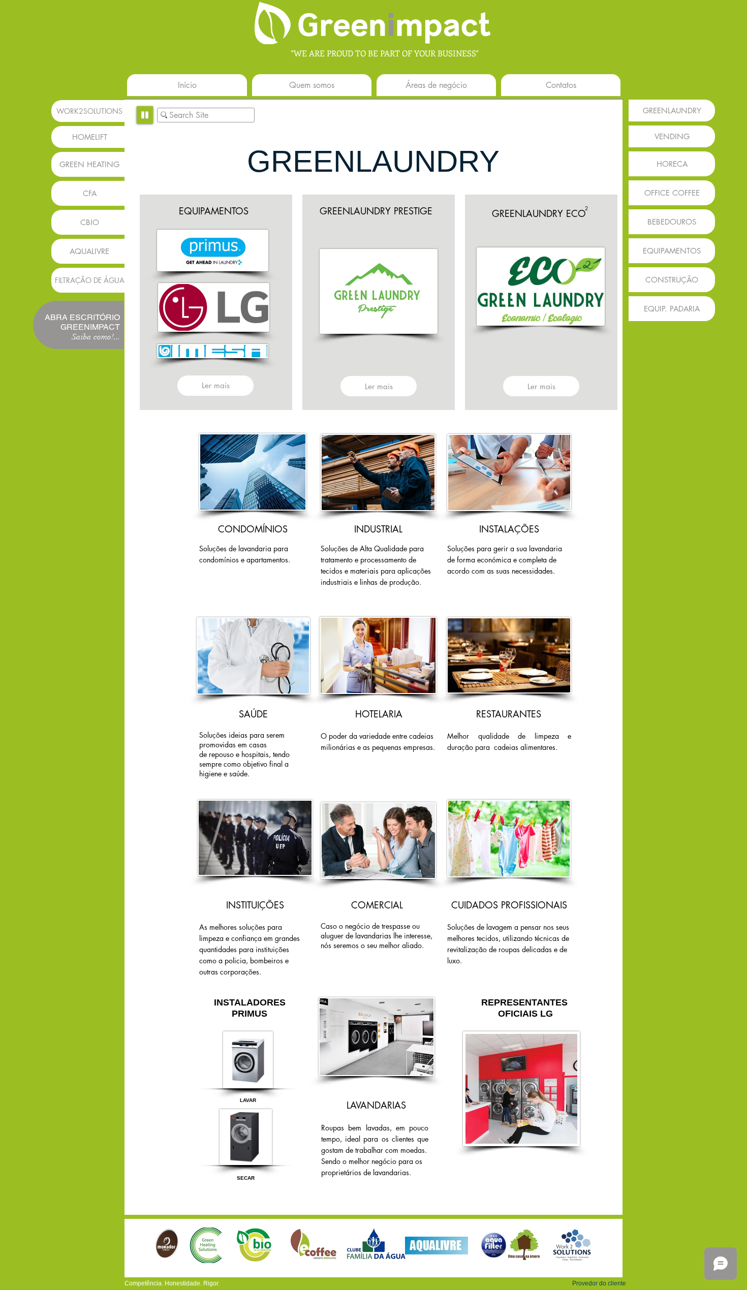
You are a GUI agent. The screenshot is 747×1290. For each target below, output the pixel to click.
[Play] (145, 114)
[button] (78, 325)
